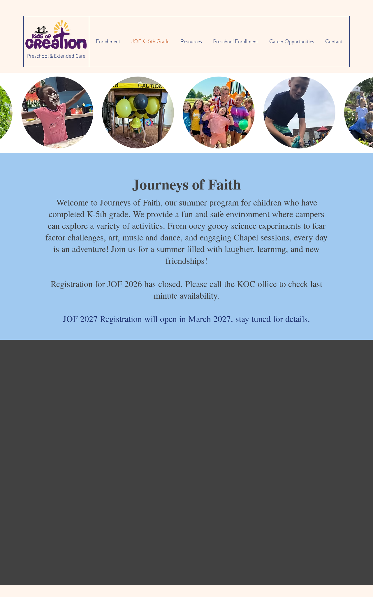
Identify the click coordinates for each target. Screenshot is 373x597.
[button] (57, 112)
